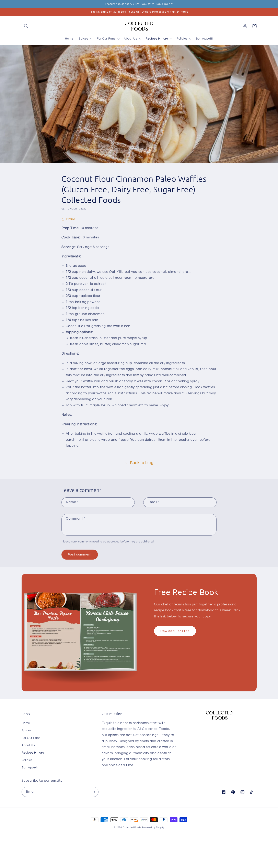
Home (26, 723)
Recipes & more (33, 752)
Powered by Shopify (153, 827)
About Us (28, 745)
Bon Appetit (30, 767)
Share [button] (70, 219)
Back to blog (141, 463)
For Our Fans (31, 738)
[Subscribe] (93, 792)
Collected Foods (132, 827)
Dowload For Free (175, 631)
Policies (27, 760)
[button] (26, 26)
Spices (26, 730)
